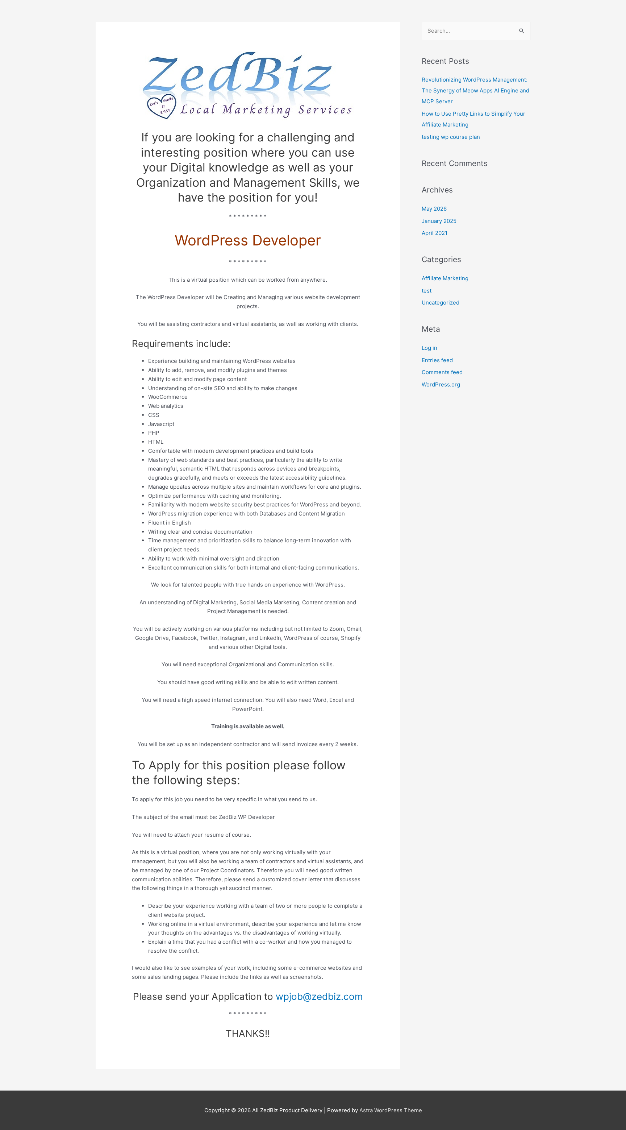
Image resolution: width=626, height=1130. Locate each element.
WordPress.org (441, 384)
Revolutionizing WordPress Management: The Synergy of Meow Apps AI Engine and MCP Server (475, 90)
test (426, 290)
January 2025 (439, 221)
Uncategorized (440, 302)
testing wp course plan (451, 136)
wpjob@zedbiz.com (319, 996)
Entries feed (437, 360)
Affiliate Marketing (445, 278)
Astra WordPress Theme (390, 1110)
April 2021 (434, 232)
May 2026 (434, 208)
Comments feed (442, 372)
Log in (429, 347)
